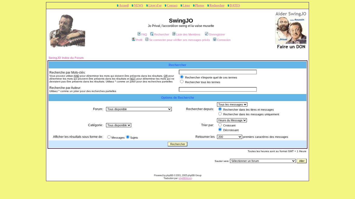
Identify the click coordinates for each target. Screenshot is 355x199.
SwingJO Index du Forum (66, 57)
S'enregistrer (217, 34)
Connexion (224, 39)
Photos (199, 5)
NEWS (138, 5)
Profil (139, 39)
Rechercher (217, 5)
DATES (235, 5)
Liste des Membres (188, 34)
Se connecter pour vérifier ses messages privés (179, 39)
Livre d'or (155, 5)
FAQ (144, 34)
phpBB (169, 175)
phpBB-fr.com (185, 178)
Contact (172, 5)
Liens (186, 5)
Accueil (124, 5)
